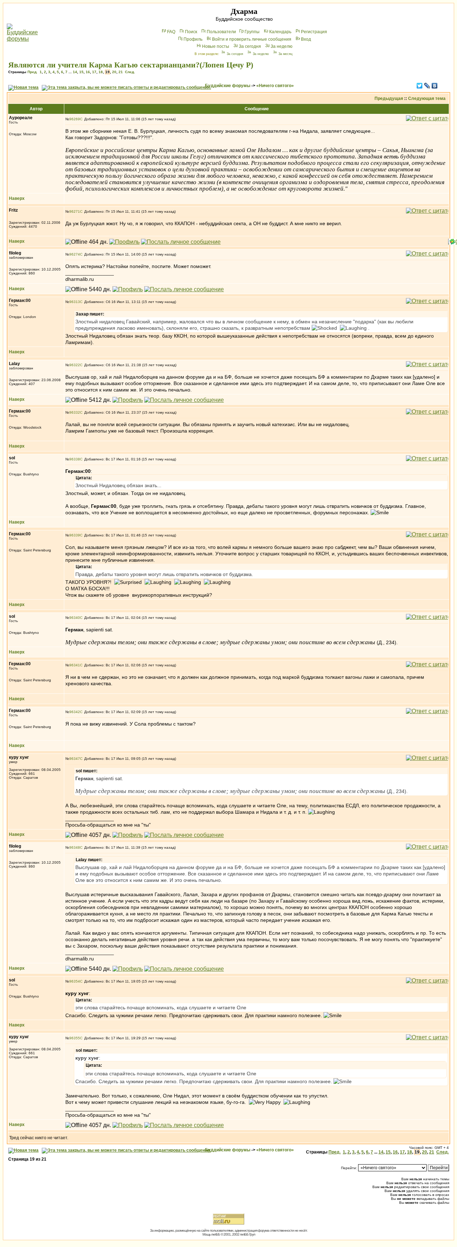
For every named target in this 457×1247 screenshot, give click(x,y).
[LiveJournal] (427, 85)
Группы (252, 31)
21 (121, 72)
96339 (74, 535)
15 (81, 72)
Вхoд (306, 39)
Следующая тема (427, 98)
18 (101, 72)
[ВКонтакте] (434, 85)
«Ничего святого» (275, 85)
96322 (74, 365)
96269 (74, 119)
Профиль (193, 39)
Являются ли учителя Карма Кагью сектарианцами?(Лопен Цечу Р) (130, 64)
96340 (74, 618)
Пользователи (221, 31)
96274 (74, 254)
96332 (74, 412)
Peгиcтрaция (314, 31)
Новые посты (215, 46)
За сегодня (250, 46)
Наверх (17, 198)
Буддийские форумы (227, 85)
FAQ (171, 31)
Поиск (191, 31)
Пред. (32, 72)
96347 (74, 759)
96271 (74, 211)
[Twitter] (419, 85)
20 (114, 72)
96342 (74, 712)
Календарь (280, 31)
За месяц (285, 54)
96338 (74, 459)
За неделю (281, 46)
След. (130, 72)
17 (94, 72)
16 (88, 72)
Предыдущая (389, 98)
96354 (74, 981)
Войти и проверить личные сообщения (251, 39)
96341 (74, 665)
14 (75, 72)
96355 (74, 1038)
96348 (74, 847)
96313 (74, 302)
